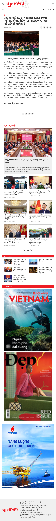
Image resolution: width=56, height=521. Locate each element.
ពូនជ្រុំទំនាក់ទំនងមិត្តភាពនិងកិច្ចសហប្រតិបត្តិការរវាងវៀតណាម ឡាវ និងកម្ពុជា (26, 161)
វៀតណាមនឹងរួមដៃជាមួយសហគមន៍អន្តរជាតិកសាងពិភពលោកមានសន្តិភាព (19, 269)
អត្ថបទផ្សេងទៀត (10, 126)
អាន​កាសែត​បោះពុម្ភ (9, 286)
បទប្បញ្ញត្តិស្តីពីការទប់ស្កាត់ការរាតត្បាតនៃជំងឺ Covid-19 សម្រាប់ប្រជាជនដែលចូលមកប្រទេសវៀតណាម (19, 262)
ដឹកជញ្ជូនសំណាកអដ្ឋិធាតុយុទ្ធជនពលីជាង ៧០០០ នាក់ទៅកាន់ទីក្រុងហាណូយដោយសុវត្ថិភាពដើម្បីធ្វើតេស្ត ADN (13, 193)
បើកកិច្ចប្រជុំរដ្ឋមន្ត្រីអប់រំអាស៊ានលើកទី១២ (45, 260)
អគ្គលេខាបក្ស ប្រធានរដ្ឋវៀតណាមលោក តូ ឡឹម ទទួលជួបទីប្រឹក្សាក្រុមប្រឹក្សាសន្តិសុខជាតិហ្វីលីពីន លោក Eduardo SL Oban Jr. (15, 241)
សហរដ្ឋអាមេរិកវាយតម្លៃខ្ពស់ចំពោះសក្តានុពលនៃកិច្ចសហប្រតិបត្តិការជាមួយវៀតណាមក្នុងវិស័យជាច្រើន (40, 217)
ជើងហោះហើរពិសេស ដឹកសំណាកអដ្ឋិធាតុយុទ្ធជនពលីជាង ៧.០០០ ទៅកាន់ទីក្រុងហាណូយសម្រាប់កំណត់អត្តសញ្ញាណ (40, 241)
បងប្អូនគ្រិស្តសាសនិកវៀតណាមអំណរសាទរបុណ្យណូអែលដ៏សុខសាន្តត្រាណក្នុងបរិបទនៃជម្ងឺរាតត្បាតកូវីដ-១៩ (45, 270)
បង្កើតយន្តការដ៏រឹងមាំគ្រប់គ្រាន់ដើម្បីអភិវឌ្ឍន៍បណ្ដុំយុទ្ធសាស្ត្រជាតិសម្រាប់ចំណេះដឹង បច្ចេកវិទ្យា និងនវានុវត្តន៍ (15, 217)
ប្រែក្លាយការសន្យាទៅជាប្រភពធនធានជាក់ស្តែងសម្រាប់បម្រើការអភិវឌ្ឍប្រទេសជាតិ (40, 192)
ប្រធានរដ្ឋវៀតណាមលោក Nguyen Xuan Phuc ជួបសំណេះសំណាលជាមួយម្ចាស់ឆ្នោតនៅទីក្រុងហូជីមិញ (19, 278)
